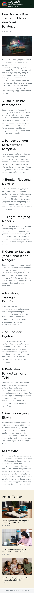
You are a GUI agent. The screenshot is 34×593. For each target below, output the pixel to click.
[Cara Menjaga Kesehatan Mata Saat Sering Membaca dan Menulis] (17, 537)
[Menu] (31, 4)
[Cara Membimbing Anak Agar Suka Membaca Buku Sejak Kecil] (17, 566)
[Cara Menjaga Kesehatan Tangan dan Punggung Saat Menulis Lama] (17, 509)
